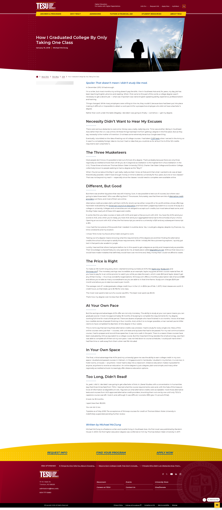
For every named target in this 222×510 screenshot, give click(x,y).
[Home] (37, 76)
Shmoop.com (91, 271)
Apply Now (165, 6)
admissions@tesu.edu (49, 488)
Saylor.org (155, 269)
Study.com (165, 269)
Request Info (154, 6)
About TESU (45, 76)
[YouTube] (171, 474)
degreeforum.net (157, 250)
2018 (63, 76)
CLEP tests (155, 138)
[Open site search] (184, 6)
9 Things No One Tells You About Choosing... (77, 466)
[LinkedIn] (176, 474)
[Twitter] (167, 474)
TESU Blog (55, 76)
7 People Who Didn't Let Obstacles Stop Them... (161, 466)
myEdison (175, 6)
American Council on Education (122, 206)
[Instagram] (180, 474)
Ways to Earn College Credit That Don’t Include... (118, 466)
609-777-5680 (45, 492)
